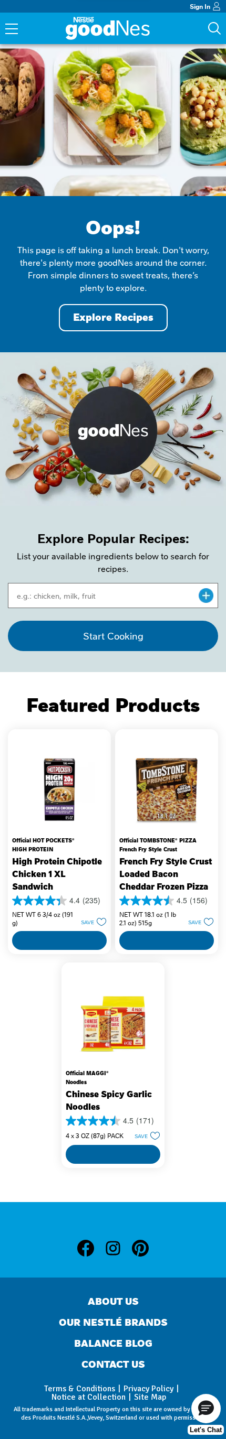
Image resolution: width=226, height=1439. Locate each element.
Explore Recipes (113, 317)
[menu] (11, 30)
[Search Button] (214, 28)
